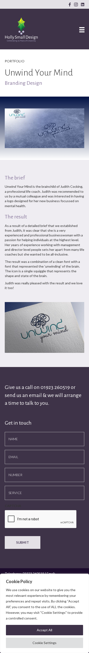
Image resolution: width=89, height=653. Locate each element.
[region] (44, 613)
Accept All (44, 630)
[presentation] (41, 519)
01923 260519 (56, 387)
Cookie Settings (44, 643)
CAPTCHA (13, 506)
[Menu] (82, 30)
